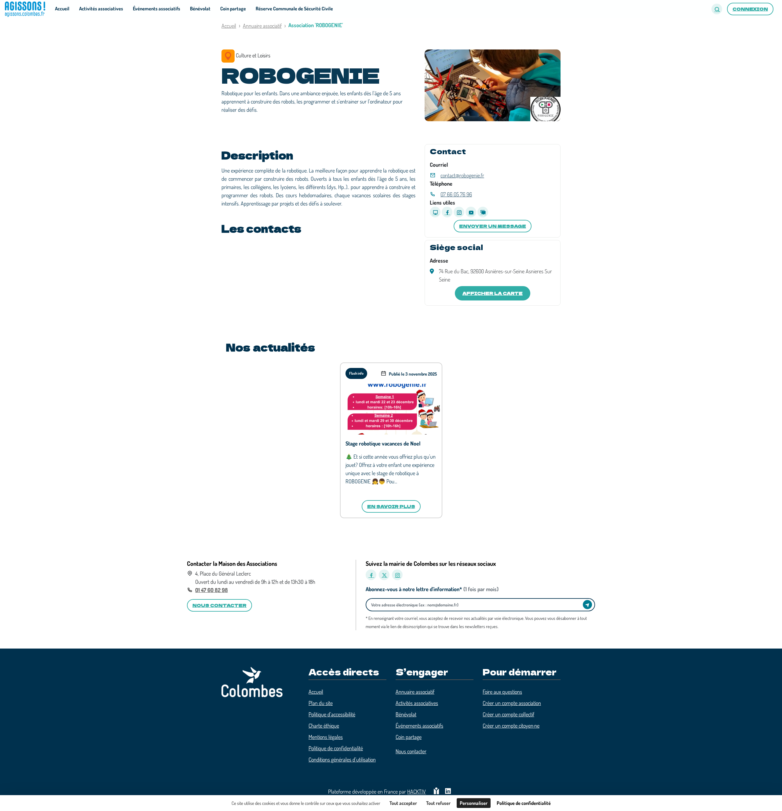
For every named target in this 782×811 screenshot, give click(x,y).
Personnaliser (474, 803)
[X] (384, 574)
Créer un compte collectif (508, 714)
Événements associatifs (419, 725)
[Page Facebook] (447, 212)
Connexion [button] (750, 9)
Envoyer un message (492, 226)
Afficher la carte (492, 293)
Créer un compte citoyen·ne (511, 725)
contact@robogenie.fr (462, 175)
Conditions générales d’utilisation (342, 759)
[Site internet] (435, 212)
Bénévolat (406, 714)
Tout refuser (438, 803)
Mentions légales (326, 736)
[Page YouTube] (471, 212)
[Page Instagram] (459, 212)
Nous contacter (411, 751)
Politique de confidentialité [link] (524, 803)
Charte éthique (324, 725)
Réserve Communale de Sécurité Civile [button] (294, 8)
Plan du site (321, 703)
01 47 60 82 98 (211, 590)
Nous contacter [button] (219, 605)
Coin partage (409, 736)
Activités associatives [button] (101, 8)
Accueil (228, 25)
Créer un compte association (512, 703)
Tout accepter (403, 803)
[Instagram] (397, 574)
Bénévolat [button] (200, 8)
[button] (716, 9)
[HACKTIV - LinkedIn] (448, 791)
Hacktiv (416, 791)
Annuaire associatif (262, 25)
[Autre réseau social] (482, 212)
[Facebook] (371, 574)
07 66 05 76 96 (456, 194)
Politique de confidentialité (336, 748)
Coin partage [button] (233, 8)
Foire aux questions (502, 691)
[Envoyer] (587, 604)
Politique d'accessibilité (332, 714)
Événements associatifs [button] (156, 8)
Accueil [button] (62, 8)
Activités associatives (417, 703)
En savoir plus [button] (391, 506)
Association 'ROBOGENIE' (315, 25)
